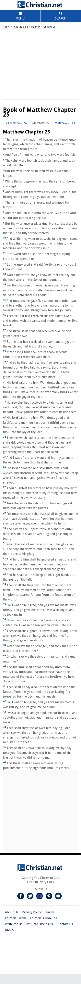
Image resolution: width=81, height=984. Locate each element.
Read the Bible (20, 26)
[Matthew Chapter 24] (16, 123)
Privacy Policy (32, 912)
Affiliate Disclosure (40, 924)
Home (6, 26)
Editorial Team (15, 918)
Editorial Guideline (43, 918)
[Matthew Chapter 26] (65, 123)
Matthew (35, 26)
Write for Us (13, 924)
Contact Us (65, 924)
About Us (11, 912)
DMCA (9, 930)
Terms (50, 912)
